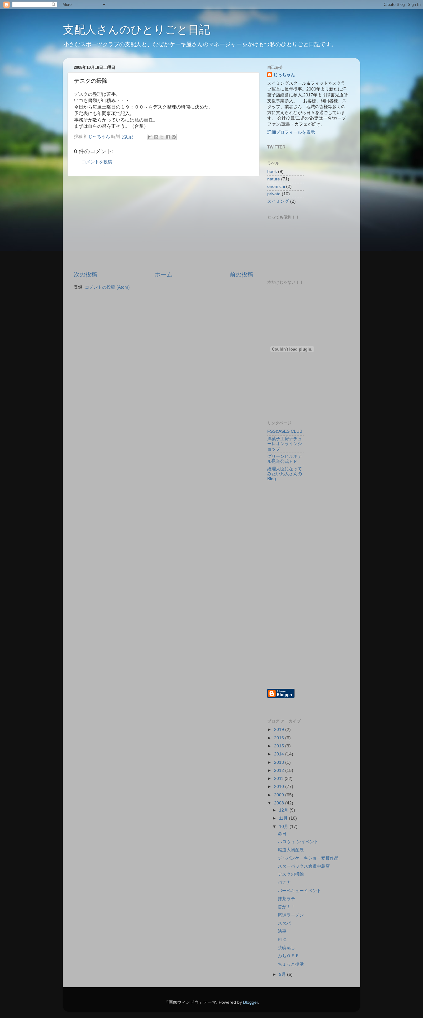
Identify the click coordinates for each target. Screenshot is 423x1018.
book (272, 171)
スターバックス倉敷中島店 (306, 866)
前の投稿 (241, 274)
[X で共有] (162, 137)
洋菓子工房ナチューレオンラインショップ (284, 443)
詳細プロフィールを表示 (291, 132)
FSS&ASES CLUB (284, 431)
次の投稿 (85, 274)
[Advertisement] (163, 223)
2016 (279, 738)
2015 (279, 746)
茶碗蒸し (286, 947)
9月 (283, 974)
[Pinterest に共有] (174, 137)
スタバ (284, 923)
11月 (284, 818)
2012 (279, 770)
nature (273, 179)
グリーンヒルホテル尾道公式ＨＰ (284, 459)
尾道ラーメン (291, 915)
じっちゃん (284, 75)
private (274, 194)
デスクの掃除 (291, 874)
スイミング (278, 201)
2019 (279, 729)
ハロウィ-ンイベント (298, 841)
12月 (284, 810)
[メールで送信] (150, 137)
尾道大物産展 (291, 850)
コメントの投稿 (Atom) (107, 287)
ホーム (163, 274)
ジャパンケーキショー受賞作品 (308, 858)
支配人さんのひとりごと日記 (136, 29)
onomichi (276, 186)
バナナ (284, 882)
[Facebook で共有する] (168, 137)
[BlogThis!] (156, 137)
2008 (279, 803)
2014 (279, 754)
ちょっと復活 (291, 964)
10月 (284, 826)
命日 (282, 833)
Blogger (250, 1002)
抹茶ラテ (286, 898)
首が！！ (286, 907)
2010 (279, 786)
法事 (282, 931)
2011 (279, 778)
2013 (279, 762)
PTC (282, 939)
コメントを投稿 (97, 162)
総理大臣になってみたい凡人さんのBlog (284, 474)
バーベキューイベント (299, 890)
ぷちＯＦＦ (288, 956)
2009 (279, 795)
